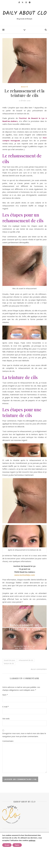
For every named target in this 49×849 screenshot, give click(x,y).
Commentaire (7, 741)
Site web (6, 718)
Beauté (24, 87)
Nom (5, 695)
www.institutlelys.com (24, 575)
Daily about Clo (24, 13)
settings (32, 840)
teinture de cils (9, 663)
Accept (7, 845)
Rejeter (17, 845)
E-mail (5, 706)
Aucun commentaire (39, 669)
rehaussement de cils (26, 660)
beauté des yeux (9, 660)
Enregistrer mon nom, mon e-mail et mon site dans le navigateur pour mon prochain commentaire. (24, 735)
